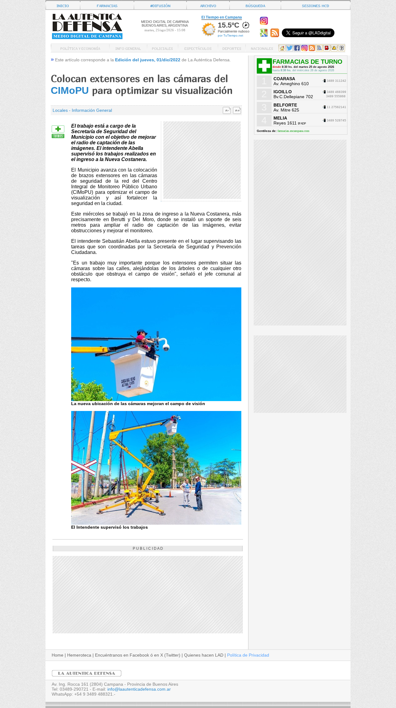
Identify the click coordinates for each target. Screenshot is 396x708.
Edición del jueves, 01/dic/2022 (147, 59)
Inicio (63, 5)
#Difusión (160, 5)
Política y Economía (80, 48)
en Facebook (136, 655)
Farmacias (107, 5)
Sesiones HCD (315, 5)
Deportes (231, 48)
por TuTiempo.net (230, 35)
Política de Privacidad (248, 655)
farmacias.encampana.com (293, 131)
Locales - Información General (82, 110)
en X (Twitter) (167, 655)
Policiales (162, 48)
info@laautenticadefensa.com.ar (139, 689)
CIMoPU (70, 90)
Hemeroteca (79, 655)
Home (57, 655)
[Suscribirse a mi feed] (275, 35)
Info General (128, 48)
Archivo (208, 5)
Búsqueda (255, 5)
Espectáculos (198, 48)
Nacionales (262, 48)
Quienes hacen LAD (203, 655)
